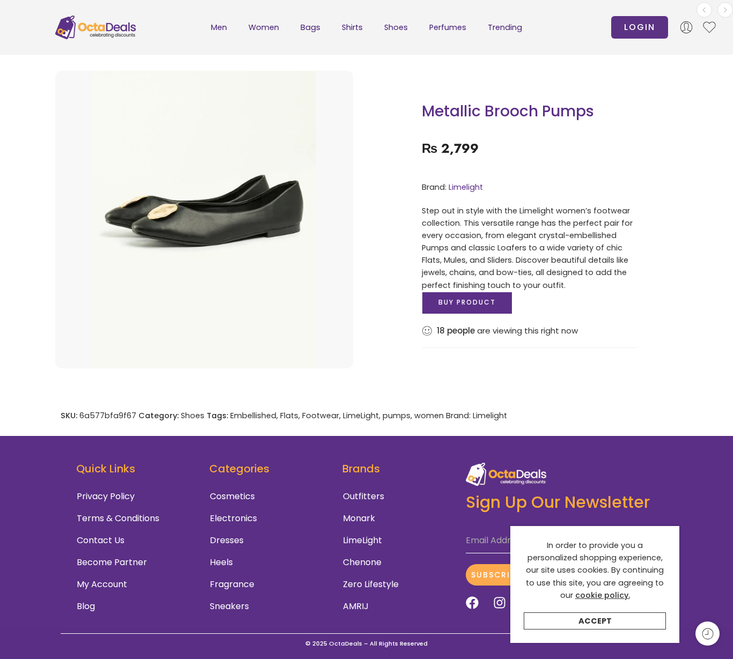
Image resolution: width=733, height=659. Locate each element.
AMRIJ (356, 606)
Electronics (233, 518)
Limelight (466, 187)
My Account (102, 584)
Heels (221, 562)
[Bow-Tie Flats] (704, 10)
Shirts (352, 27)
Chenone (362, 562)
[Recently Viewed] (707, 633)
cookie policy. (602, 595)
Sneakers (229, 606)
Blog (86, 606)
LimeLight (361, 415)
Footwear (320, 415)
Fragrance (232, 584)
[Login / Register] (686, 27)
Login (639, 27)
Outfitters (363, 496)
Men (219, 27)
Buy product (467, 302)
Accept (595, 621)
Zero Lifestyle (371, 584)
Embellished (253, 415)
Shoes (396, 27)
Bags (310, 27)
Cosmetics (232, 496)
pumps (397, 415)
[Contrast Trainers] (725, 10)
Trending (505, 27)
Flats (289, 415)
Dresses (227, 540)
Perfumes (447, 27)
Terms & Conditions (118, 518)
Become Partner (112, 562)
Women (263, 27)
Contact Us (100, 540)
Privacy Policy (106, 496)
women (429, 415)
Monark (359, 518)
